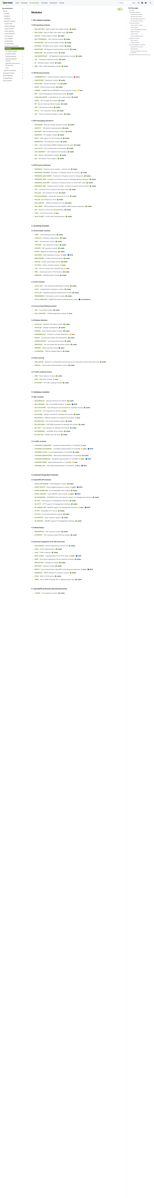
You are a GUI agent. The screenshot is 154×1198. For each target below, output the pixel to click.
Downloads (24, 3)
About (17, 3)
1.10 (119, 9)
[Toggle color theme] (150, 2)
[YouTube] (145, 2)
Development (53, 3)
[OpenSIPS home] (7, 3)
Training (61, 3)
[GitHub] (138, 2)
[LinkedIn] (142, 2)
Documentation (34, 3)
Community (44, 3)
